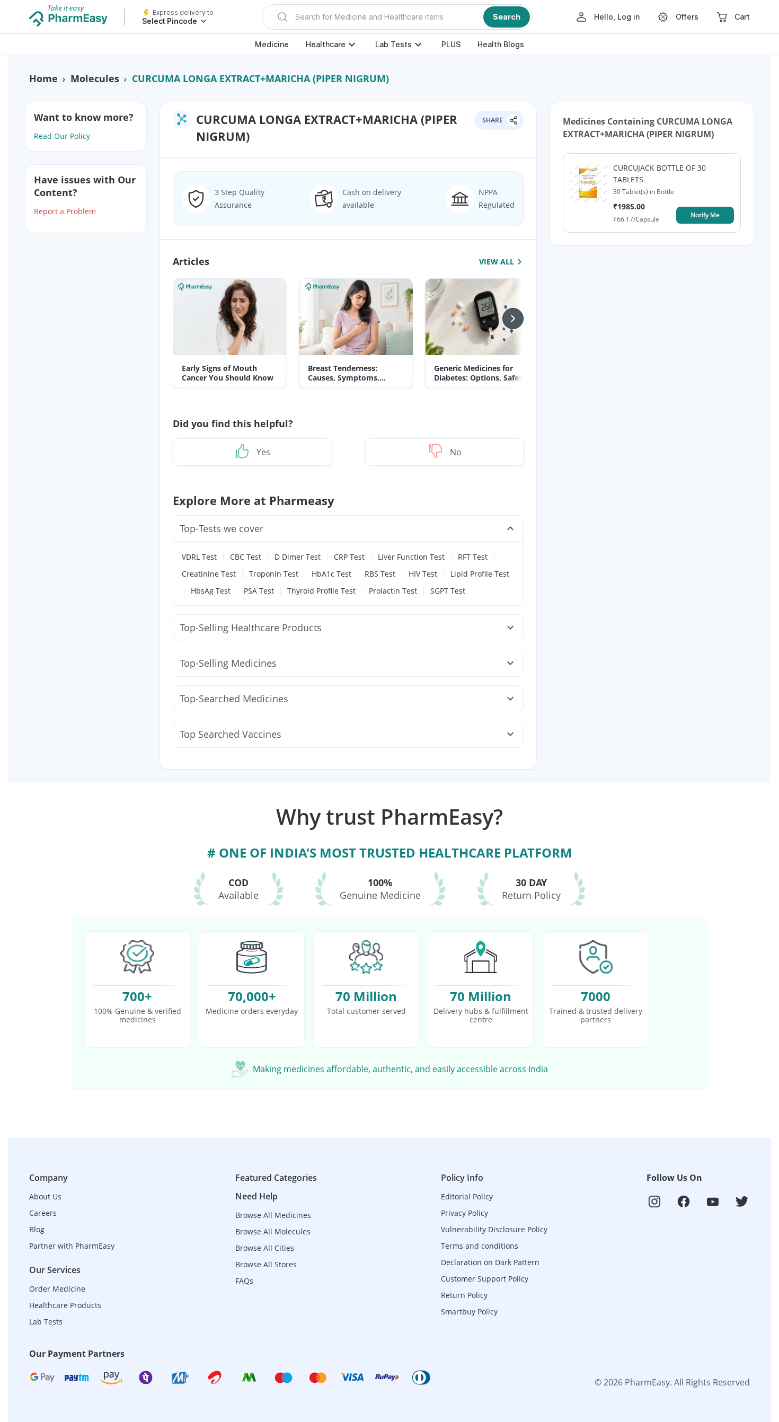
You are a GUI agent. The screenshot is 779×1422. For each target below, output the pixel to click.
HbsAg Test (211, 591)
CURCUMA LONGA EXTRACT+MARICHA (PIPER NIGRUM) (260, 78)
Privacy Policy (464, 1213)
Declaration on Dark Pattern (490, 1262)
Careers (43, 1213)
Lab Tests (393, 44)
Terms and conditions (479, 1246)
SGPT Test (447, 591)
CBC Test (245, 557)
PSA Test (259, 591)
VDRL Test (199, 557)
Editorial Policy (467, 1196)
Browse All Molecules (273, 1231)
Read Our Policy (62, 136)
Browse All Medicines (273, 1215)
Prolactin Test (393, 591)
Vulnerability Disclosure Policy (494, 1229)
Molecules (94, 78)
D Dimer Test (298, 557)
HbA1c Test (331, 574)
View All (496, 261)
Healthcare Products (65, 1305)
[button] (397, 17)
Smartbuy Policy (469, 1311)
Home (43, 78)
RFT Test (473, 557)
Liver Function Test (411, 557)
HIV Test (423, 574)
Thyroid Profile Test (321, 591)
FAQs (244, 1281)
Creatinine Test (209, 574)
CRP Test (349, 557)
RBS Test (380, 574)
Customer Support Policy (484, 1279)
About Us (45, 1196)
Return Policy (464, 1295)
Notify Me (705, 214)
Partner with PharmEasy (71, 1246)
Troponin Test (273, 574)
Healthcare (326, 44)
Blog (37, 1229)
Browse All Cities (264, 1248)
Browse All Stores (266, 1264)
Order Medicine (57, 1289)
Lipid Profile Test (479, 574)
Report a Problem (65, 211)
